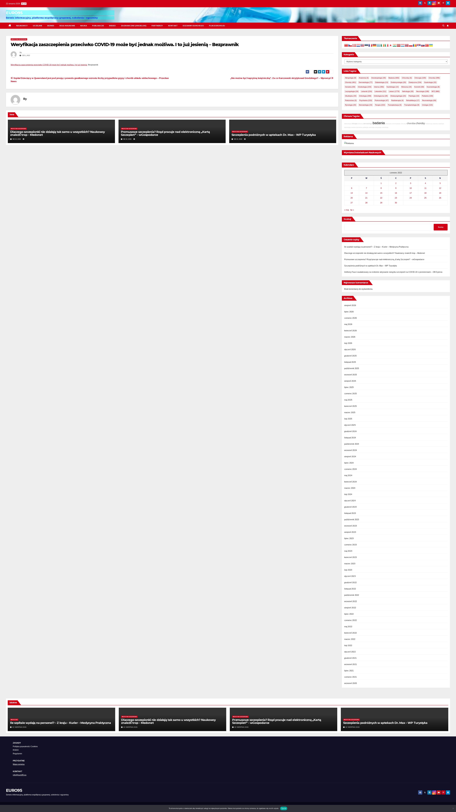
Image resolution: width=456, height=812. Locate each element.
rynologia (350, 105)
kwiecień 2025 (350, 406)
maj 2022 (348, 627)
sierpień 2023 (350, 532)
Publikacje (98, 26)
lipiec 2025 (349, 387)
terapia (380, 105)
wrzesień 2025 (350, 375)
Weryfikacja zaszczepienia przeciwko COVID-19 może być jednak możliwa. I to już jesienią (49, 65)
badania (394, 78)
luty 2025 (348, 419)
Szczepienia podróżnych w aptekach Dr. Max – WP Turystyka (274, 135)
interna (379, 87)
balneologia (347, 127)
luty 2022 (348, 645)
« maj (346, 210)
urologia (427, 105)
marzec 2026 (349, 337)
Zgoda (283, 808)
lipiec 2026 (349, 312)
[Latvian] (399, 45)
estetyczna (415, 82)
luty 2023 (348, 570)
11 (425, 188)
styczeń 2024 (350, 501)
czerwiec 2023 (350, 545)
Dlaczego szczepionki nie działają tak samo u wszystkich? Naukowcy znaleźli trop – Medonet (57, 133)
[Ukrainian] (431, 45)
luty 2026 (348, 343)
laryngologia (351, 91)
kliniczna (406, 87)
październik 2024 (351, 444)
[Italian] (387, 45)
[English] (362, 45)
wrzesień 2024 (350, 450)
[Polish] (411, 45)
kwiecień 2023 (350, 557)
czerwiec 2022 (350, 620)
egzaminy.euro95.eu (193, 26)
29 (381, 203)
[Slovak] (423, 45)
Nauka (83, 26)
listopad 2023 (350, 513)
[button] (443, 26)
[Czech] (350, 45)
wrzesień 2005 (350, 683)
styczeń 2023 (350, 576)
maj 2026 (348, 324)
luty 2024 (348, 494)
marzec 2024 (349, 488)
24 (411, 198)
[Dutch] (358, 45)
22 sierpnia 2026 (19, 727)
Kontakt (173, 26)
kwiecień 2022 (350, 633)
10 (411, 188)
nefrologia (407, 91)
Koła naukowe (67, 26)
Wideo (112, 26)
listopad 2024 (350, 438)
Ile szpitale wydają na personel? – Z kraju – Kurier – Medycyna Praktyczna (376, 247)
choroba (434, 78)
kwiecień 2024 (350, 482)
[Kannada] (395, 45)
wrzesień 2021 (350, 664)
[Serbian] (419, 45)
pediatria (427, 96)
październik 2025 (351, 368)
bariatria (353, 127)
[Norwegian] (407, 45)
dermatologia (365, 82)
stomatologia (365, 105)
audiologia (365, 127)
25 (425, 198)
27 (352, 203)
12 (440, 188)
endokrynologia (398, 82)
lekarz (394, 91)
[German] (375, 45)
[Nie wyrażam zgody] (453, 808)
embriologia (385, 127)
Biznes (50, 26)
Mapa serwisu (19, 764)
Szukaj (347, 219)
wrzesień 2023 (350, 526)
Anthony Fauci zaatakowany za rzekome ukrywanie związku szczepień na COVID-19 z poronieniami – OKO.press (393, 272)
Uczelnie (37, 26)
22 (381, 198)
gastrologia (430, 82)
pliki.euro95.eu (217, 26)
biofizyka (360, 123)
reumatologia (429, 100)
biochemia (359, 127)
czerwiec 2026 (350, 318)
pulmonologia (382, 100)
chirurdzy (407, 78)
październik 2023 (351, 520)
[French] (370, 45)
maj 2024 (348, 475)
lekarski (366, 91)
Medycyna (14, 719)
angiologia (441, 123)
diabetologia (381, 82)
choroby (350, 82)
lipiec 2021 (349, 671)
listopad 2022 (350, 589)
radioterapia (397, 100)
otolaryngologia (398, 96)
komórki (419, 87)
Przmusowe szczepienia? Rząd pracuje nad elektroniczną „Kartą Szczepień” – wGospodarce (165, 133)
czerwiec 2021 (350, 677)
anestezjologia (378, 78)
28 (366, 203)
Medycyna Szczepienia (18, 39)
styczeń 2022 (350, 652)
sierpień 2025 (350, 381)
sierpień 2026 (350, 305)
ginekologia (364, 87)
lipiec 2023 (349, 538)
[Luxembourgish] (403, 45)
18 (425, 193)
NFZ (435, 91)
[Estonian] (366, 45)
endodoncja (428, 123)
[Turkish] (427, 45)
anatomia (364, 78)
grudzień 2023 (350, 507)
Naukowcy (22, 26)
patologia (414, 96)
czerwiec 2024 (350, 469)
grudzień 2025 (350, 356)
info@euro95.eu (19, 775)
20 (352, 198)
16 (396, 193)
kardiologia (393, 87)
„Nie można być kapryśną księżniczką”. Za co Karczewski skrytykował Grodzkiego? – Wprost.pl (280, 78)
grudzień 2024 (350, 431)
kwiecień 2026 (350, 331)
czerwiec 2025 (350, 394)
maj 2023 (348, 551)
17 (411, 193)
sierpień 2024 (350, 457)
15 (381, 193)
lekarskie (380, 91)
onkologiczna (381, 96)
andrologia (372, 127)
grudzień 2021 (350, 658)
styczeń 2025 (350, 425)
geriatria (350, 87)
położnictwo (351, 100)
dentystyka (388, 123)
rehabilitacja (412, 100)
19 (440, 193)
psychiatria (365, 100)
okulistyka (350, 96)
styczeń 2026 (350, 349)
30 (396, 203)
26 (440, 198)
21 (366, 198)
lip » (352, 210)
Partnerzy (157, 26)
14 (366, 193)
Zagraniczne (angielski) (133, 26)
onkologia (365, 96)
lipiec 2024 (349, 463)
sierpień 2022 (350, 608)
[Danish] (354, 45)
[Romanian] (415, 45)
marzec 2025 (349, 412)
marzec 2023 (349, 564)
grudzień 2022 (350, 582)
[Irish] (383, 45)
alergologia (350, 78)
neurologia (422, 91)
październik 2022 (351, 595)
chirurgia (420, 78)
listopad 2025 (350, 362)
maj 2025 (348, 400)
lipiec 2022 (349, 614)
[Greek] (379, 45)
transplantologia (411, 105)
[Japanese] (391, 45)
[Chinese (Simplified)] (346, 45)
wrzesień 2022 (350, 601)
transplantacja (394, 105)
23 (396, 198)
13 (352, 193)
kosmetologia (433, 87)
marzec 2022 (349, 639)
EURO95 (14, 12)
